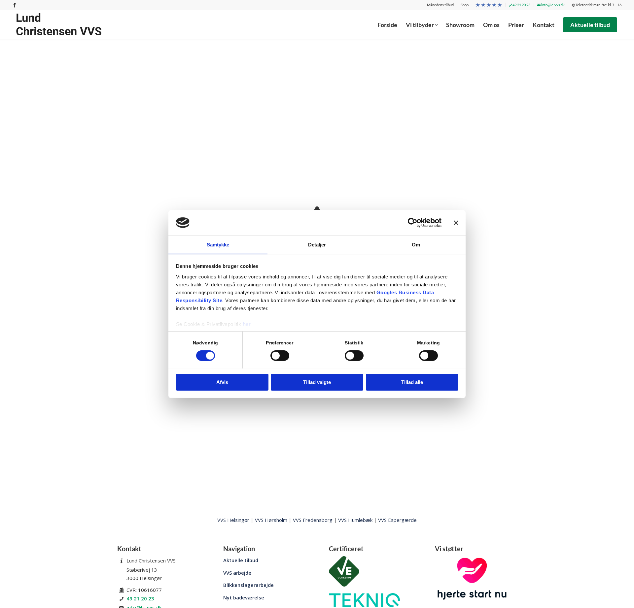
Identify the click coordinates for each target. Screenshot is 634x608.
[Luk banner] (456, 222)
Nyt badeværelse (243, 597)
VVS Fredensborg (313, 520)
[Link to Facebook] (14, 5)
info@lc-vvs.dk (553, 5)
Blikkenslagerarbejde (248, 585)
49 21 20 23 (521, 5)
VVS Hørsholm (271, 520)
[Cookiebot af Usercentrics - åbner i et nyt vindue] (412, 223)
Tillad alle (412, 382)
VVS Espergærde (397, 520)
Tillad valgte (317, 382)
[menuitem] (440, 5)
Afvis (222, 382)
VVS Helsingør (233, 520)
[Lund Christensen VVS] (59, 25)
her (247, 324)
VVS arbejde (237, 572)
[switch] (279, 355)
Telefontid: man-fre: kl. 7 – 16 (598, 5)
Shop (465, 5)
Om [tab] (416, 244)
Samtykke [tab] (218, 244)
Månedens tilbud (440, 5)
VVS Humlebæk (355, 520)
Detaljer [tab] (317, 244)
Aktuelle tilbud (240, 560)
